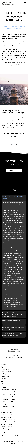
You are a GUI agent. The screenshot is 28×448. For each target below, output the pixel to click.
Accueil (3, 364)
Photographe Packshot (8, 394)
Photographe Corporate (8, 404)
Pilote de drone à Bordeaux (9, 435)
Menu (3, 362)
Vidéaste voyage (6, 429)
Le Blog (3, 374)
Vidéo (3, 410)
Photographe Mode (7, 397)
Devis (2, 381)
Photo (3, 387)
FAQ (2, 383)
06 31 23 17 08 (14, 355)
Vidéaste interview (7, 417)
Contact (3, 378)
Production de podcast (8, 419)
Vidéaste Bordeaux (7, 412)
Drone (3, 432)
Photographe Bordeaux (8, 389)
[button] (2, 88)
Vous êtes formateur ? (8, 422)
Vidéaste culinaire (6, 426)
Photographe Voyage (7, 406)
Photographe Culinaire (8, 401)
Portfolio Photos (6, 369)
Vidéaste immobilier (7, 415)
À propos (4, 367)
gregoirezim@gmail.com (14, 357)
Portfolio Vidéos (6, 371)
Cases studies (5, 376)
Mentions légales (14, 443)
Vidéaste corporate (7, 424)
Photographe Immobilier (9, 392)
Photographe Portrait (8, 399)
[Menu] (25, 3)
